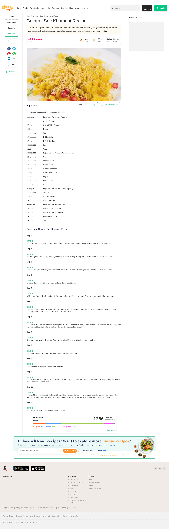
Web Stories (35, 8)
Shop (71, 8)
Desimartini (56, 516)
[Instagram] (164, 468)
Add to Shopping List (111, 104)
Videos (77, 8)
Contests (55, 8)
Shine (65, 516)
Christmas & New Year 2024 (78, 501)
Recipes (35, 16)
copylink (13, 64)
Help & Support (94, 482)
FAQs (91, 485)
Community (45, 8)
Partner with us (95, 488)
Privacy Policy (15, 508)
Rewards (64, 8)
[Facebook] (156, 468)
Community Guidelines (68, 508)
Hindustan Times (22, 516)
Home (18, 8)
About (91, 479)
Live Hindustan (35, 516)
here (105, 451)
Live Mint (46, 516)
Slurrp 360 (73, 491)
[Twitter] (160, 468)
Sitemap (54, 508)
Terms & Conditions (42, 508)
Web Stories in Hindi (77, 482)
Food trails (74, 497)
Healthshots (73, 516)
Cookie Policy (27, 508)
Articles (26, 8)
